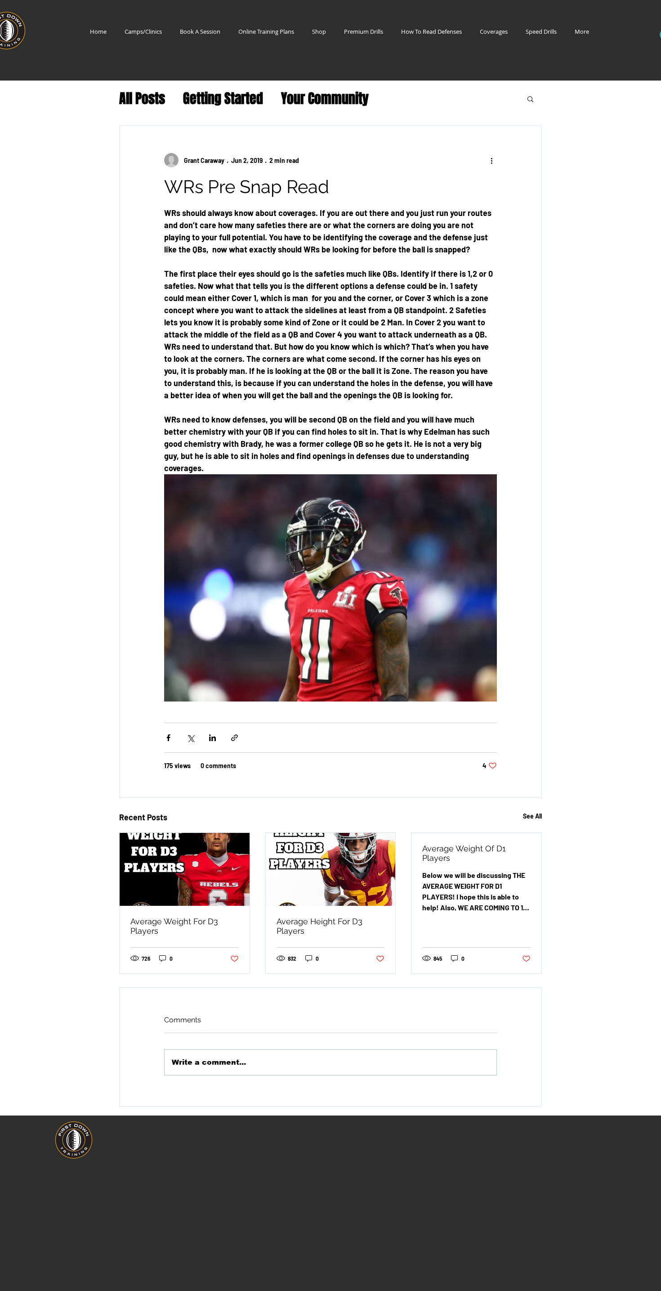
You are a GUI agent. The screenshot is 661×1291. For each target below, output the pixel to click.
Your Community (325, 98)
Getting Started (223, 98)
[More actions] (491, 160)
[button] (530, 98)
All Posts (142, 98)
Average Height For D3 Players (319, 926)
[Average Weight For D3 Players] (185, 869)
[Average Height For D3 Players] (331, 869)
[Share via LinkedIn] (212, 737)
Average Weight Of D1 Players (464, 853)
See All (532, 816)
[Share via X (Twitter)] (190, 737)
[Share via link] (234, 737)
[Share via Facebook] (168, 737)
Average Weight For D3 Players (174, 926)
